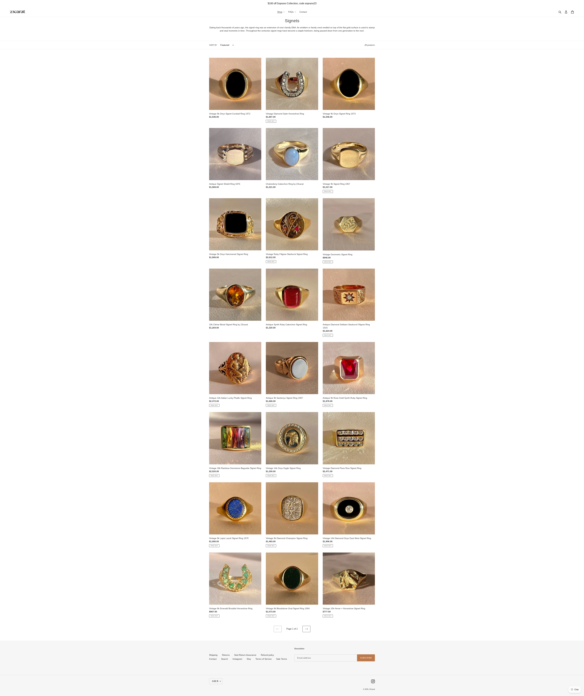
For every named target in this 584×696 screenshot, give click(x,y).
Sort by (213, 45)
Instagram (237, 659)
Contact (213, 659)
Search (224, 659)
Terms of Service (263, 659)
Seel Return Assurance (245, 655)
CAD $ (215, 681)
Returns (226, 655)
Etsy (249, 659)
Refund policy (267, 655)
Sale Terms (281, 659)
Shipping (213, 655)
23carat (372, 689)
